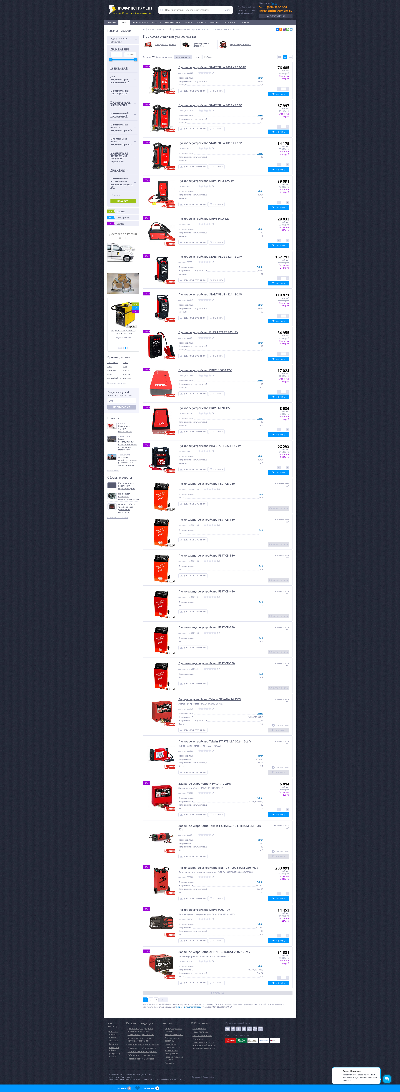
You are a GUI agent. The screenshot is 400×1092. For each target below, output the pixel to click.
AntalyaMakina (114, 378)
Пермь (274, 3)
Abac (125, 362)
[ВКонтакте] (277, 29)
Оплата (188, 22)
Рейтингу (208, 57)
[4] (125, 348)
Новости (156, 22)
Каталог (124, 22)
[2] (121, 348)
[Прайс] (290, 57)
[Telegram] (291, 29)
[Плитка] (279, 57)
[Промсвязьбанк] (264, 1040)
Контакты (244, 22)
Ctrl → (163, 999)
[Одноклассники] (280, 29)
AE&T (109, 366)
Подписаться (121, 407)
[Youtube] (249, 1029)
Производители (140, 22)
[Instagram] (260, 1029)
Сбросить (115, 195)
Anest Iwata (112, 362)
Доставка (201, 22)
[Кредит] (230, 1040)
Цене (197, 57)
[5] (127, 348)
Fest (261, 494)
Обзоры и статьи (173, 22)
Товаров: (147, 57)
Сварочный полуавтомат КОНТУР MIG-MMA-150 (123, 332)
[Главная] (144, 29)
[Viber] (284, 29)
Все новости (113, 470)
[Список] (285, 57)
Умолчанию (182, 57)
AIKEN (126, 370)
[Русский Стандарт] (253, 1040)
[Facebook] (233, 1029)
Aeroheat (111, 370)
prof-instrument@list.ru (190, 1006)
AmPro (126, 374)
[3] (123, 348)
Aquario (127, 378)
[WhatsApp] (287, 29)
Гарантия (214, 22)
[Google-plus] (255, 1029)
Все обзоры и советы (117, 517)
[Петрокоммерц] (275, 1040)
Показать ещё (217, 993)
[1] (119, 348)
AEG (125, 366)
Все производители (116, 383)
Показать (123, 201)
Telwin (260, 77)
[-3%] (161, 80)
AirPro (110, 374)
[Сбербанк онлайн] (241, 1040)
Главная (112, 22)
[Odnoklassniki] (238, 1029)
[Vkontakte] (227, 1029)
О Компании (229, 22)
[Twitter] (244, 1029)
